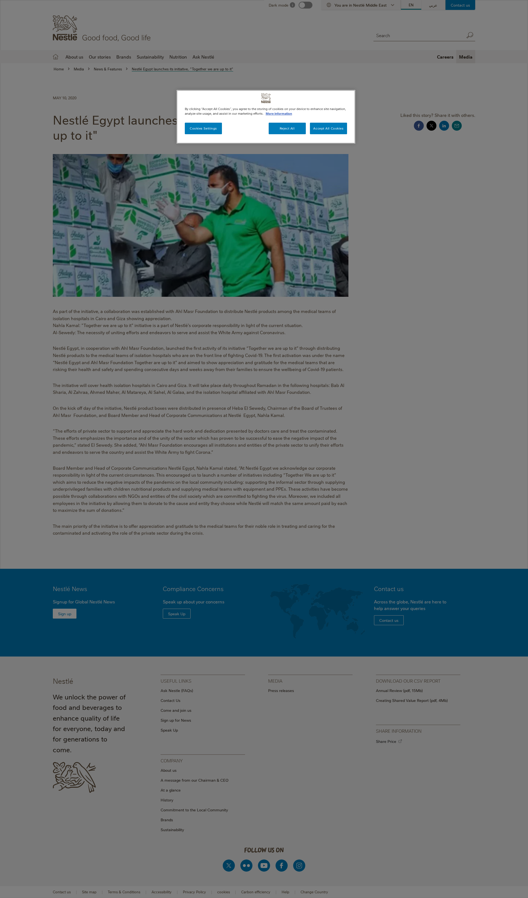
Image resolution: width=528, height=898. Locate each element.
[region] (266, 117)
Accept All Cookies (328, 128)
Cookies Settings (203, 128)
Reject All (287, 128)
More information (279, 113)
